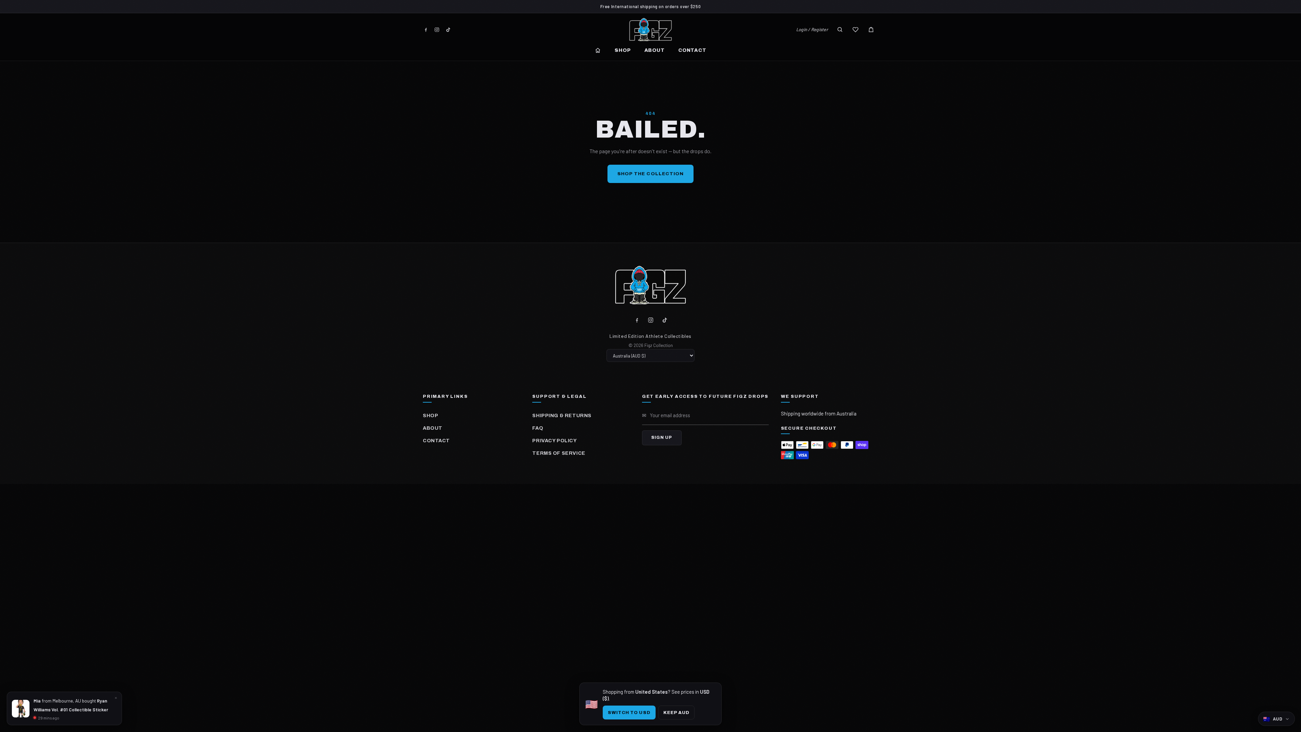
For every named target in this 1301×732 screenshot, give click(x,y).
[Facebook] (426, 30)
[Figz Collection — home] (650, 29)
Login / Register (812, 29)
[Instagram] (437, 30)
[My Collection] (855, 29)
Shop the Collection (650, 173)
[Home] (598, 50)
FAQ (537, 428)
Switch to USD (629, 712)
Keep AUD (676, 712)
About (654, 50)
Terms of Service (558, 453)
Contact (692, 50)
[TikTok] (448, 30)
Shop (623, 50)
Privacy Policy (554, 440)
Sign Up (662, 437)
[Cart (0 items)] (871, 29)
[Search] (840, 29)
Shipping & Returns (561, 415)
